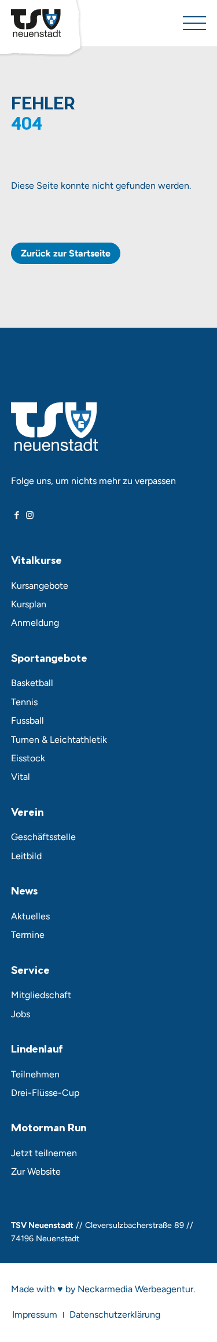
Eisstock (28, 758)
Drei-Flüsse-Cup (45, 1092)
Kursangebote (39, 585)
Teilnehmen (35, 1074)
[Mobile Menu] (194, 23)
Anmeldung (35, 622)
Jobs (20, 1014)
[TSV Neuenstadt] (36, 23)
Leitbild (26, 855)
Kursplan (28, 604)
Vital (20, 776)
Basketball (32, 682)
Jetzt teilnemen (44, 1152)
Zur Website (36, 1171)
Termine (28, 934)
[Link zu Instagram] (30, 515)
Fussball (27, 720)
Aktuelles (30, 916)
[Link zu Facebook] (17, 515)
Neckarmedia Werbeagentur (135, 1289)
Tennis (24, 701)
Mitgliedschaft (41, 994)
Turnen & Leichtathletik (59, 739)
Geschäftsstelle (43, 836)
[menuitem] (34, 1315)
